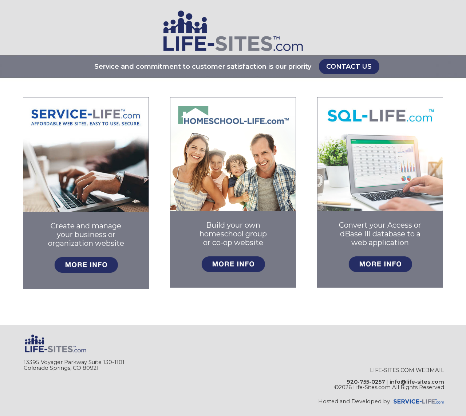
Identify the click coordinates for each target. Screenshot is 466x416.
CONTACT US (349, 67)
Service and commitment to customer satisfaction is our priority (202, 67)
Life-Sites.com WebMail (407, 370)
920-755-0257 (366, 382)
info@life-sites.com (417, 382)
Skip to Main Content (415, 393)
